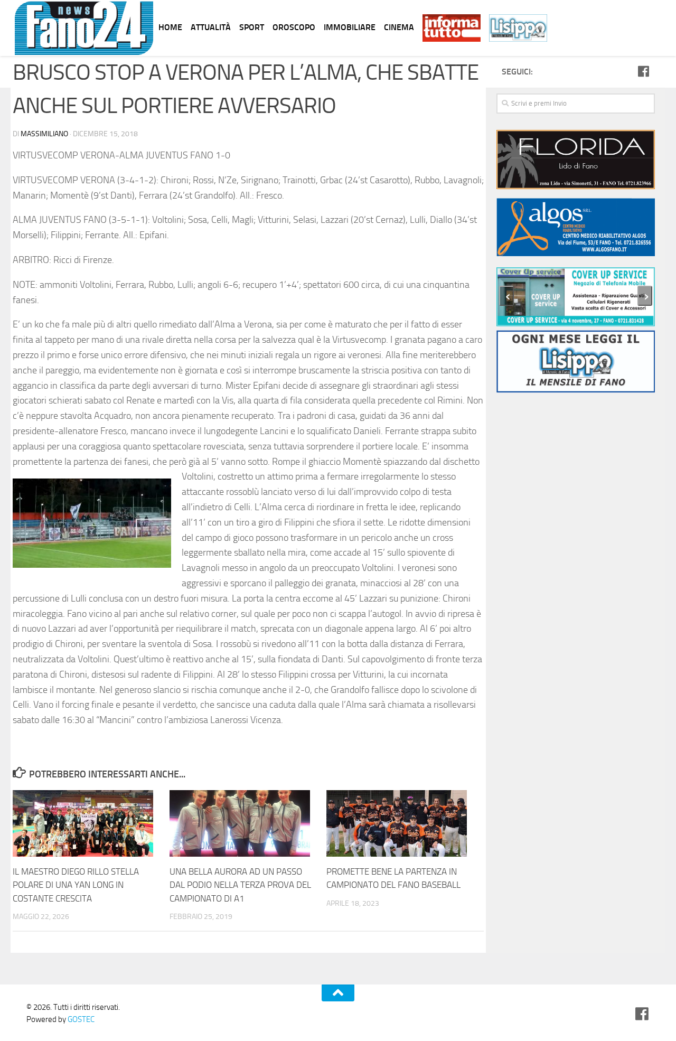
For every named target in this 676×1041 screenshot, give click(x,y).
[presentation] (506, 296)
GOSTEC (80, 1019)
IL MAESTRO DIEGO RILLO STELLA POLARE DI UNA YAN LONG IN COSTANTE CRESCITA (76, 885)
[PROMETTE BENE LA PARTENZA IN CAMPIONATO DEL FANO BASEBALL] (404, 823)
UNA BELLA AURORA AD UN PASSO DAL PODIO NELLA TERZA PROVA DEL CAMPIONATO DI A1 (240, 885)
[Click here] (575, 161)
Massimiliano (44, 133)
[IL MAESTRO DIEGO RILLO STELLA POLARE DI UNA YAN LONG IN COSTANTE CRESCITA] (91, 823)
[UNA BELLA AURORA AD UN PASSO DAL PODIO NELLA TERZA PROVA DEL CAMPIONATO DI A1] (248, 823)
